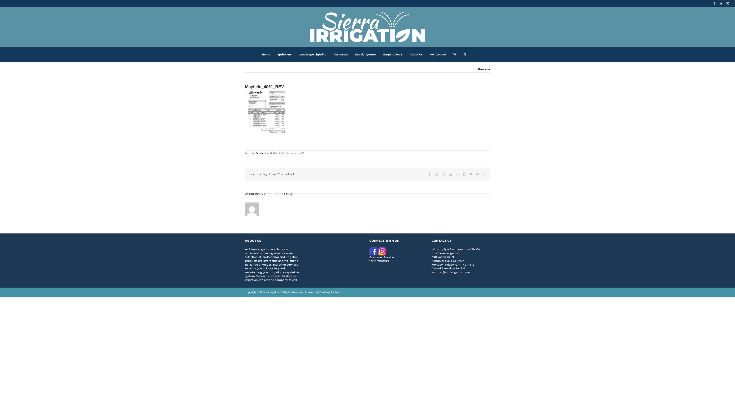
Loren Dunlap (256, 153)
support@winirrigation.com (451, 272)
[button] (465, 54)
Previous (484, 69)
